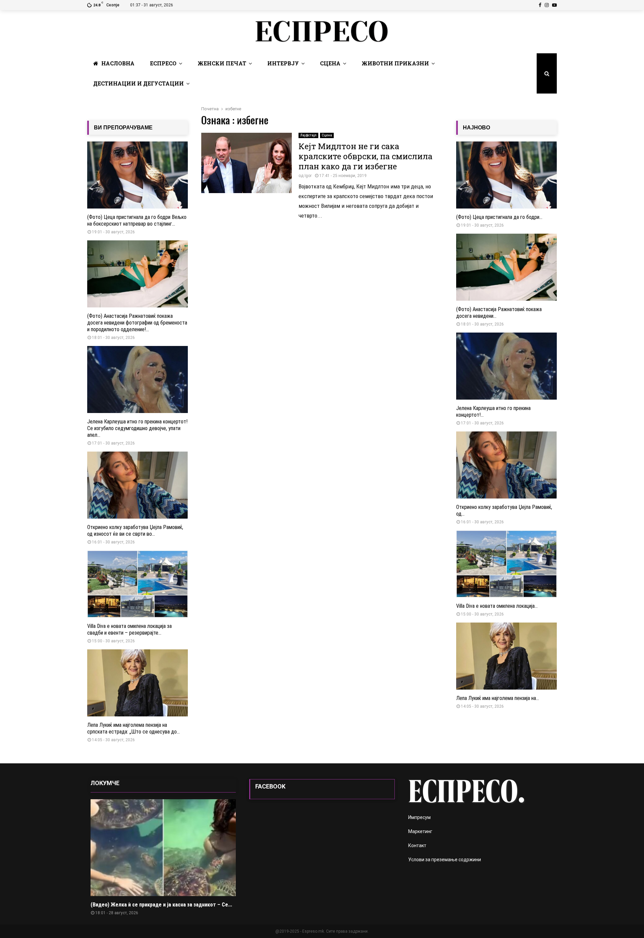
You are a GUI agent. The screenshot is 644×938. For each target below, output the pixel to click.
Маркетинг (420, 831)
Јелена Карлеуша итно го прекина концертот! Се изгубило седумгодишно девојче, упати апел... (137, 428)
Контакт (417, 845)
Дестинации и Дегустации (138, 83)
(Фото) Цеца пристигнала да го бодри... (499, 217)
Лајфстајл (308, 135)
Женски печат (222, 63)
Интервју (283, 63)
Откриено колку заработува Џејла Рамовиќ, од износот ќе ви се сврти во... (135, 530)
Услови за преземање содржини (444, 859)
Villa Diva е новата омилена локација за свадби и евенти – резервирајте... (129, 629)
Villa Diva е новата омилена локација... (497, 606)
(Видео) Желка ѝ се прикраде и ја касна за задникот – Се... (161, 904)
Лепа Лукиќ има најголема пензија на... (497, 698)
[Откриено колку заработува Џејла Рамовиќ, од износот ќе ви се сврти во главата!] (137, 485)
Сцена (330, 63)
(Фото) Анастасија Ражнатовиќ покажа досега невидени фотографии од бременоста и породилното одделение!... (137, 323)
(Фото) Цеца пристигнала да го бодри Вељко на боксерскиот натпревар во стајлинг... (136, 220)
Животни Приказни (395, 63)
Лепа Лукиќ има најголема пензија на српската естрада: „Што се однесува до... (133, 728)
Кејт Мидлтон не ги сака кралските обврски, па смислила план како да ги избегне (365, 156)
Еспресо (163, 63)
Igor (308, 175)
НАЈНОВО (476, 127)
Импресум (419, 817)
